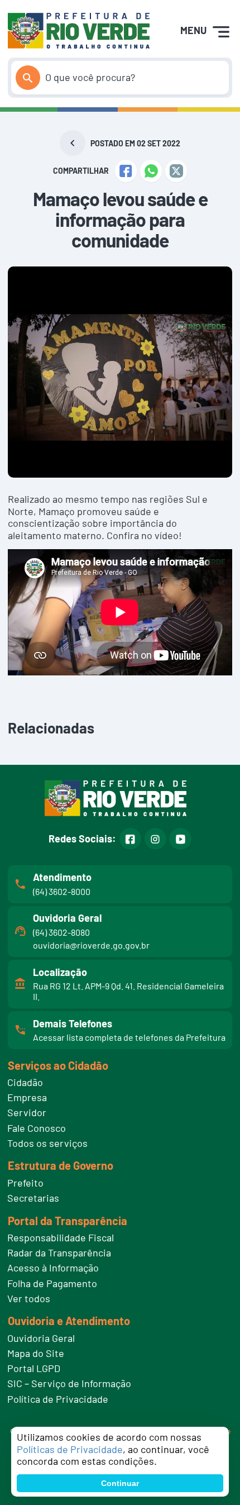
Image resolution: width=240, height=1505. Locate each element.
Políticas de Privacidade (70, 1449)
